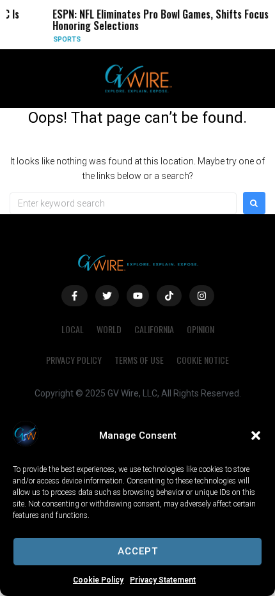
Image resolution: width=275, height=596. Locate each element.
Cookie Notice (203, 359)
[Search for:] (123, 203)
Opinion (200, 329)
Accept (138, 551)
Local (72, 329)
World (109, 329)
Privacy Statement (163, 580)
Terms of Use (139, 359)
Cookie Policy (98, 580)
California (154, 329)
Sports (65, 39)
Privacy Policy (74, 359)
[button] (255, 435)
